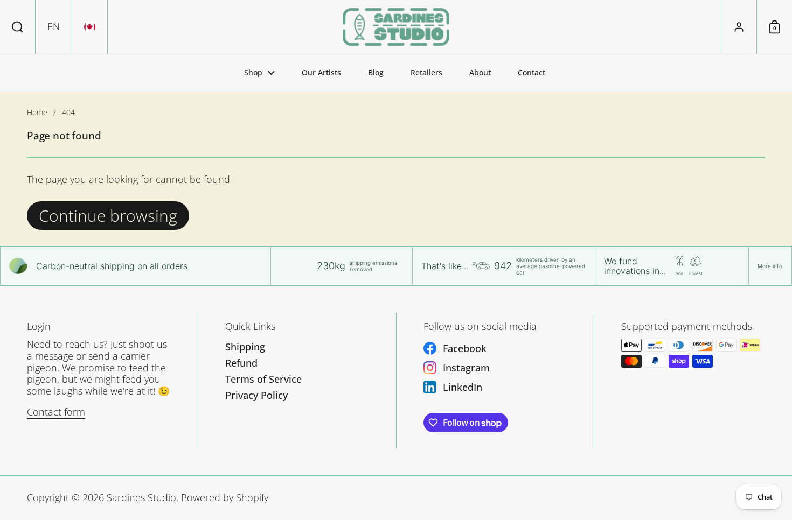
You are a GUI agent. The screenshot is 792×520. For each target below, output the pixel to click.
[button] (18, 27)
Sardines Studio (141, 497)
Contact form (56, 411)
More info (770, 266)
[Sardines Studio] (396, 27)
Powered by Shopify (224, 497)
